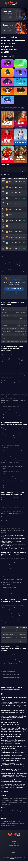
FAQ (14, 850)
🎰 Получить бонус (14, 288)
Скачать (14, 852)
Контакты (14, 843)
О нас (14, 839)
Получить (6, 17)
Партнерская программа (14, 847)
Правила (14, 841)
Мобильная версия (14, 845)
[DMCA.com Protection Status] (14, 859)
